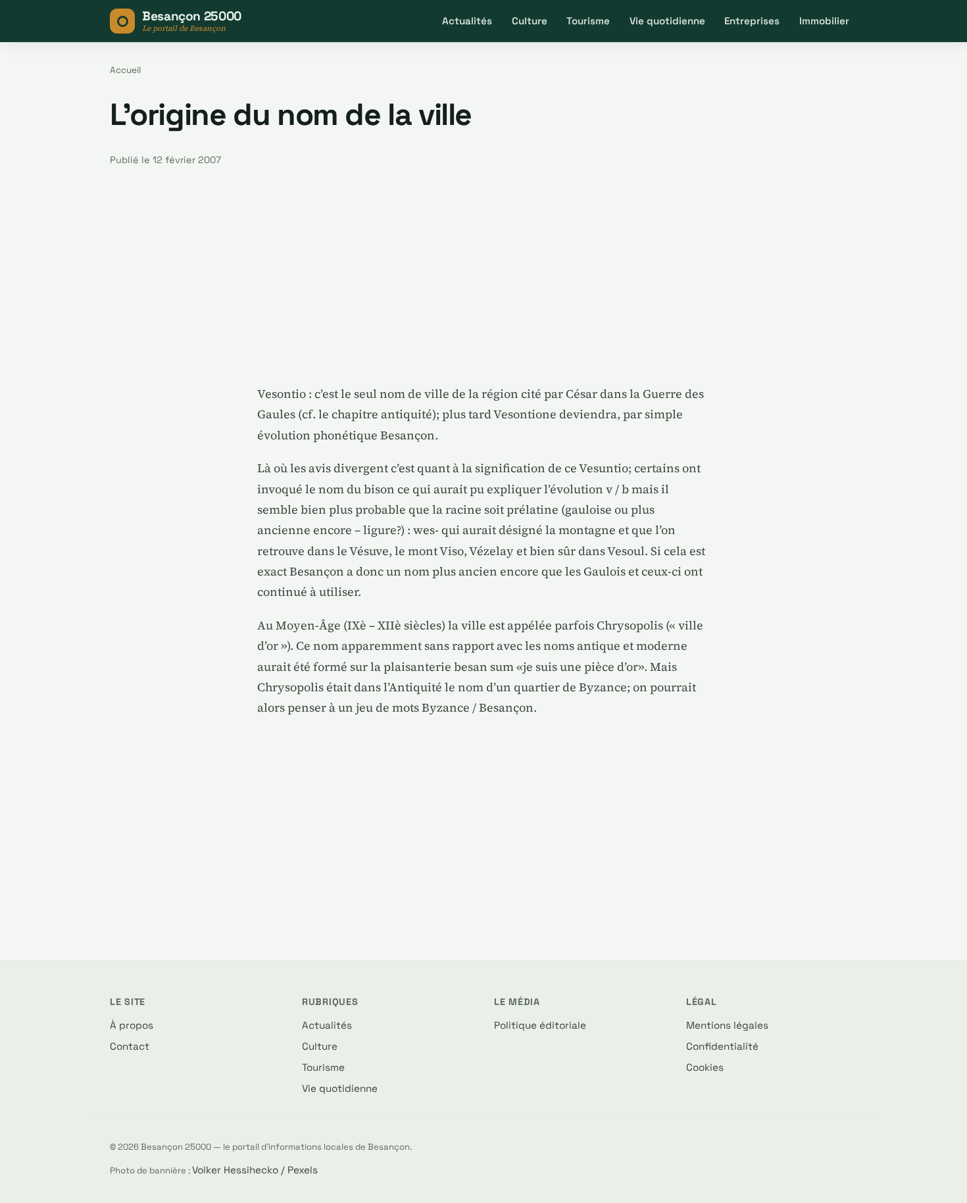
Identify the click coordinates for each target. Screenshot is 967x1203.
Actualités (467, 20)
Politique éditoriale (540, 1025)
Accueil (125, 70)
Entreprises (752, 20)
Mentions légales (727, 1025)
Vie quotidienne (667, 20)
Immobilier (824, 20)
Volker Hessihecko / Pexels (255, 1170)
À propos (131, 1025)
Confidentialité (722, 1046)
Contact (129, 1046)
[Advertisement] (483, 276)
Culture (529, 20)
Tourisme (588, 20)
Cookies (705, 1067)
